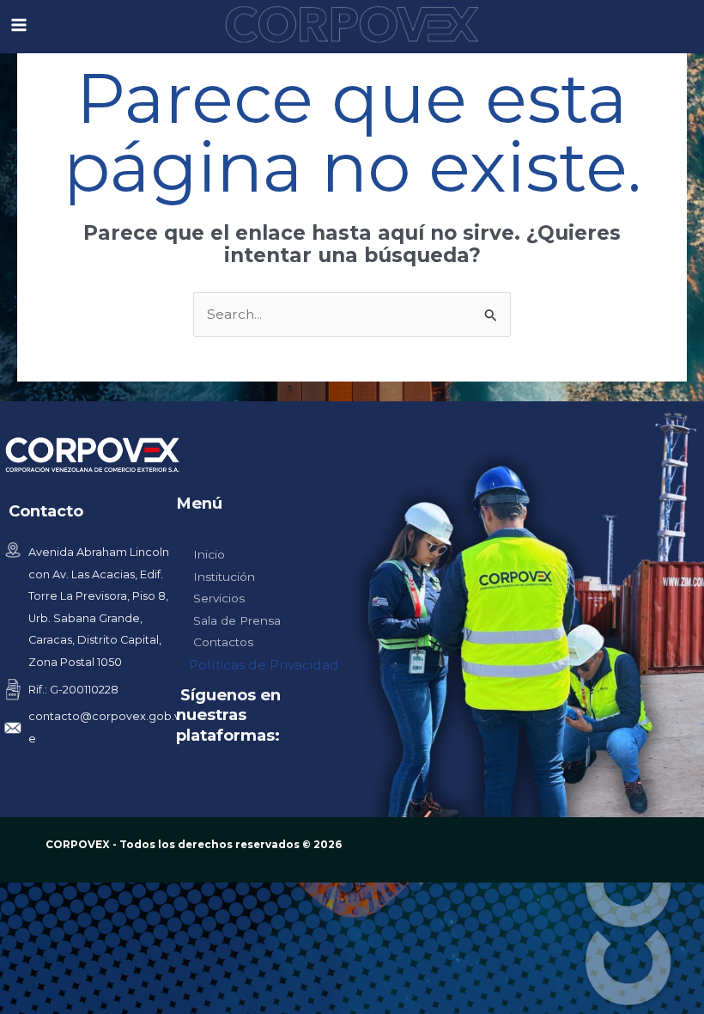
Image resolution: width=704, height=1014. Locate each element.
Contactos (223, 642)
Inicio (209, 554)
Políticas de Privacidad (264, 665)
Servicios (219, 598)
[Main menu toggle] (18, 24)
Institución (224, 576)
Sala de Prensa (237, 620)
